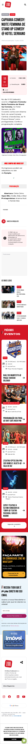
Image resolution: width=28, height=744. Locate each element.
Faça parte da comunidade (13, 574)
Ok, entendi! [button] (14, 739)
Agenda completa (14, 524)
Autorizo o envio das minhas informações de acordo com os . (13, 624)
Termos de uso (14, 625)
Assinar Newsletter (13, 616)
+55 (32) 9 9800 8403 (17, 716)
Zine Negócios (8, 686)
